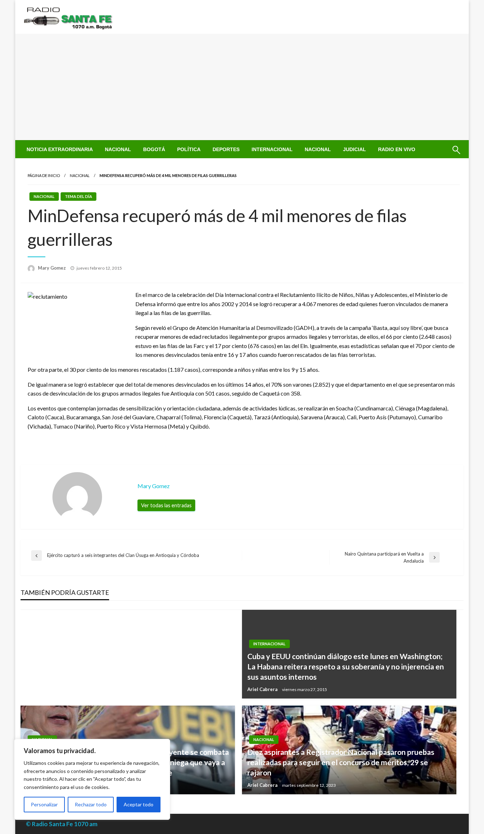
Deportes (226, 149)
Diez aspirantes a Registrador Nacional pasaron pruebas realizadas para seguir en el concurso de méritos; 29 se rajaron (340, 762)
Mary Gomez (52, 268)
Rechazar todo (91, 804)
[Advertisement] (242, 87)
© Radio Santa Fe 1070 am (61, 824)
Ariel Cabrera (262, 689)
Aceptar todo (138, 804)
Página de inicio (44, 175)
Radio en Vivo (396, 149)
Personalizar (44, 804)
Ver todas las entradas (166, 505)
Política (189, 149)
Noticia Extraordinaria (60, 149)
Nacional (118, 149)
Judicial (354, 149)
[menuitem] (60, 149)
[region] (92, 779)
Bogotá (154, 149)
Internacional (272, 149)
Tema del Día (78, 196)
